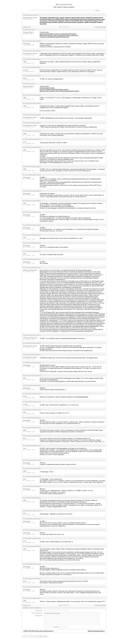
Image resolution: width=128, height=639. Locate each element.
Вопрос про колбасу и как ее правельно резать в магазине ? (59, 35)
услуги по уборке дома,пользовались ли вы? (54, 89)
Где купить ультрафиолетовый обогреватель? (54, 37)
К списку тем (26, 27)
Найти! (97, 10)
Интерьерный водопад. (47, 88)
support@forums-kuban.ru (42, 637)
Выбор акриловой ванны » (96, 631)
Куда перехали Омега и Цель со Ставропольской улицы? (58, 34)
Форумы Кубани (43, 635)
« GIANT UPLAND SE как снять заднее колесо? (38, 631)
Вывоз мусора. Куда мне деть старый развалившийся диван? (59, 91)
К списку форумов (100, 27)
